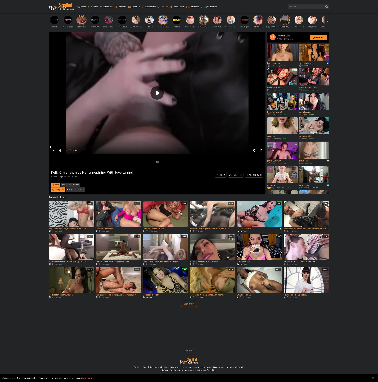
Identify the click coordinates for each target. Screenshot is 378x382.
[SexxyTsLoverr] (314, 104)
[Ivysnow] (282, 128)
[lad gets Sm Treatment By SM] (71, 283)
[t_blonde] (282, 177)
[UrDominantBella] (282, 80)
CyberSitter (211, 370)
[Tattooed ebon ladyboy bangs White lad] (165, 250)
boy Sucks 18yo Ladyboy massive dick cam (67, 229)
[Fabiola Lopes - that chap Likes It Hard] (118, 250)
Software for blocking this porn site (177, 370)
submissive (74, 184)
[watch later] (52, 204)
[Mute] (60, 150)
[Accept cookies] (373, 378)
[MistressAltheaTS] (259, 250)
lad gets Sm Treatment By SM (62, 295)
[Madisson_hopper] (165, 283)
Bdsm (69, 189)
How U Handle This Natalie (295, 295)
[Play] (157, 93)
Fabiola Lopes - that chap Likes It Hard (112, 262)
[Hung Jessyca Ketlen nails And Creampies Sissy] (118, 283)
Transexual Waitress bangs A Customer (207, 295)
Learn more (87, 378)
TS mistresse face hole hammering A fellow (67, 262)
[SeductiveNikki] (314, 128)
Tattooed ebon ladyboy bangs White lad (160, 262)
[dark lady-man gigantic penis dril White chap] (212, 217)
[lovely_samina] (282, 55)
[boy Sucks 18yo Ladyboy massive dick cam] (71, 217)
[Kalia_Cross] (314, 177)
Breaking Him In (244, 295)
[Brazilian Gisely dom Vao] (165, 217)
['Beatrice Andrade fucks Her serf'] (212, 250)
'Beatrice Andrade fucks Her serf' (204, 262)
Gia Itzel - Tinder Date (105, 229)
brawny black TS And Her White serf (299, 262)
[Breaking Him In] (259, 283)
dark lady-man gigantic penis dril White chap (209, 229)
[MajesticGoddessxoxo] (314, 80)
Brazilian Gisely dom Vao (153, 229)
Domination (79, 189)
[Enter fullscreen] (261, 150)
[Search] (326, 6)
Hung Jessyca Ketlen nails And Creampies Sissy (116, 295)
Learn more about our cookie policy (229, 367)
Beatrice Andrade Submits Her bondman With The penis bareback (305, 229)
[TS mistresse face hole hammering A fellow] (71, 250)
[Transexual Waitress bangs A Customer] (212, 283)
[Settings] (254, 150)
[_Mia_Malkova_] (314, 55)
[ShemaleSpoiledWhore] (61, 7)
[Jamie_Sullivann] (282, 153)
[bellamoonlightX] (282, 104)
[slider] (157, 147)
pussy (64, 184)
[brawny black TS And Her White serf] (306, 250)
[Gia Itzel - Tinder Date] (118, 217)
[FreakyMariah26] (259, 217)
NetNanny (201, 370)
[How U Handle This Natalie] (306, 283)
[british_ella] (314, 153)
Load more (189, 303)
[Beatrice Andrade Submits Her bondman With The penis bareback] (306, 217)
